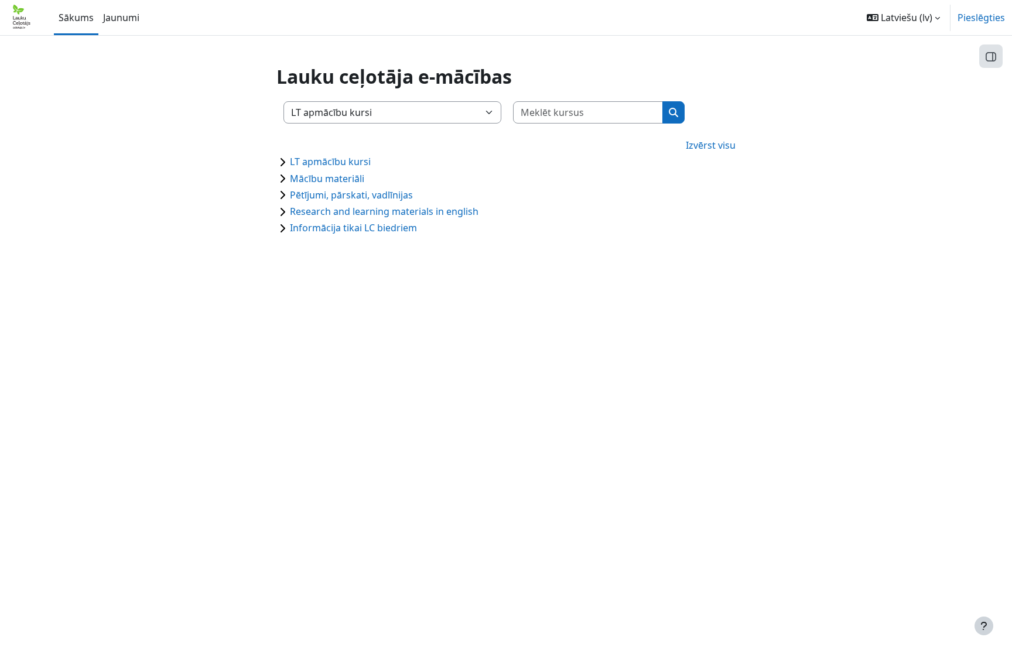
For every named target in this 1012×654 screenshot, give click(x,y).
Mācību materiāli (327, 178)
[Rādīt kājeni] (984, 626)
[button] (903, 17)
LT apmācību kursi (330, 161)
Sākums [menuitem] (76, 17)
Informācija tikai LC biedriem (353, 227)
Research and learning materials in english (384, 211)
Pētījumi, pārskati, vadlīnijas (351, 195)
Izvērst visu (711, 145)
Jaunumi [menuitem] (121, 17)
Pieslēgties (981, 17)
